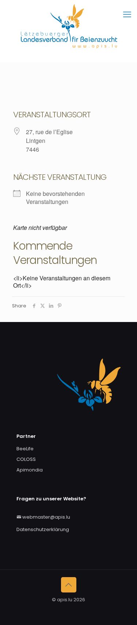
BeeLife (25, 448)
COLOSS (26, 459)
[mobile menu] (127, 14)
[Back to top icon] (68, 584)
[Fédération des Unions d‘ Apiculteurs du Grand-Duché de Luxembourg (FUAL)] (68, 31)
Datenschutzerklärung (42, 529)
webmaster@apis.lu (46, 517)
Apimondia (29, 469)
